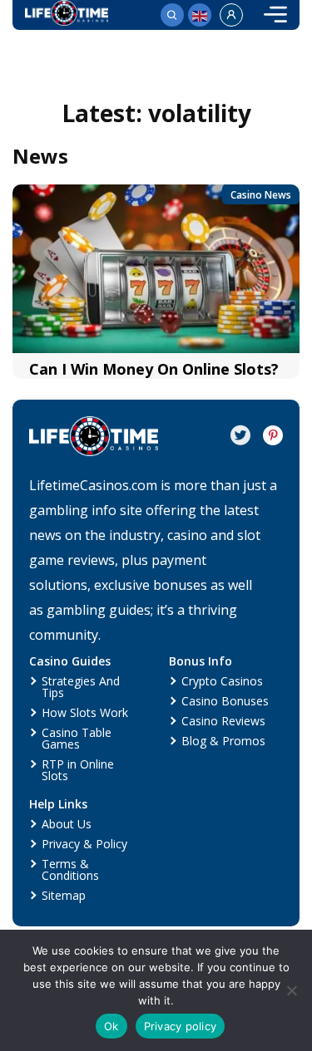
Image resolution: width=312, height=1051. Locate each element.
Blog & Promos (223, 741)
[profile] (231, 15)
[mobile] (275, 15)
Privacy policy (180, 1026)
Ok (111, 1026)
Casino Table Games (76, 738)
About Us (67, 824)
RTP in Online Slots (78, 769)
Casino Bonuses (225, 701)
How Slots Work (85, 712)
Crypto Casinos (222, 681)
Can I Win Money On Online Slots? (154, 369)
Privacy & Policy (84, 844)
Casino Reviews (223, 721)
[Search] (172, 15)
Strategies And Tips (81, 686)
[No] (291, 990)
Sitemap (64, 895)
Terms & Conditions (70, 869)
